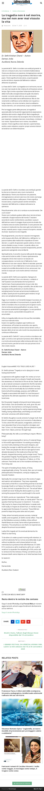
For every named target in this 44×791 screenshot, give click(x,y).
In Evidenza (5, 11)
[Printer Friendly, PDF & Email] (22, 589)
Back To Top (37, 788)
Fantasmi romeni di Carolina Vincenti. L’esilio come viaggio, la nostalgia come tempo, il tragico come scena (20, 768)
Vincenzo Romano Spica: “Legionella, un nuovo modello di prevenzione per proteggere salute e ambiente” (21, 731)
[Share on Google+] (23, 622)
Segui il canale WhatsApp (11, 612)
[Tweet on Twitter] (17, 622)
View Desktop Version (22, 783)
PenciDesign (12, 789)
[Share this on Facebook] (12, 622)
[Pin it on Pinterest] (28, 622)
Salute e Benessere (19, 11)
